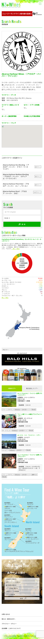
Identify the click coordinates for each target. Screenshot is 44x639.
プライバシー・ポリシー (9, 623)
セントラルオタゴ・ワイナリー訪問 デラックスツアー (29, 394)
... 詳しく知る (15, 249)
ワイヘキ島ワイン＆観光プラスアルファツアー (29, 415)
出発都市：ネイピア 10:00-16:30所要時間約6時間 (23, 439)
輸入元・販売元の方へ (8, 619)
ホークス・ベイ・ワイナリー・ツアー (29, 435)
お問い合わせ (6, 614)
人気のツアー (12, 388)
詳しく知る (5, 298)
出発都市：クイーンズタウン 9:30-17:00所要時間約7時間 (26, 460)
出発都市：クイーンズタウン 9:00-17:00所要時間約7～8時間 (26, 399)
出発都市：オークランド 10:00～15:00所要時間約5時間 (24, 420)
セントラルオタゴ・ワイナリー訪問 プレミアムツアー (29, 456)
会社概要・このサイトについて (11, 628)
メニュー (40, 2)
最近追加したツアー (32, 388)
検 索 (23, 224)
